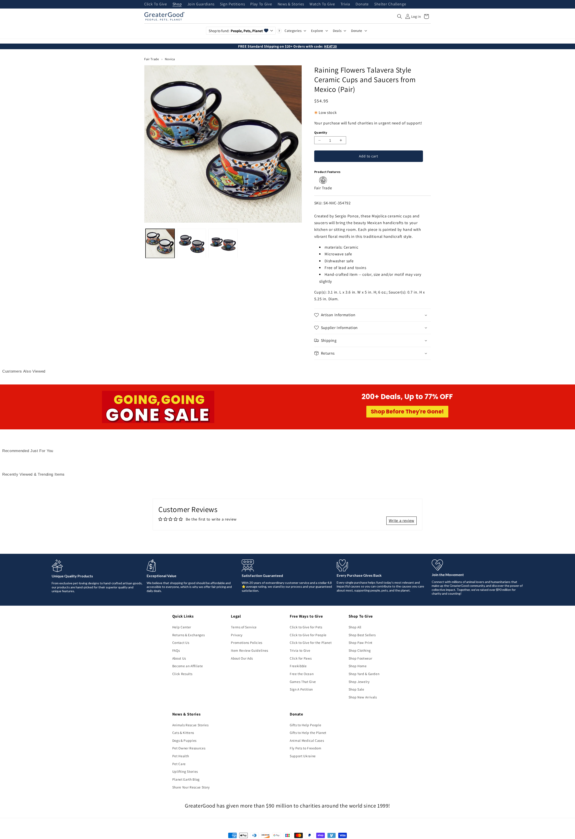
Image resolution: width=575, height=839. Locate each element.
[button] (399, 16)
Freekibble (298, 666)
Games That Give (303, 681)
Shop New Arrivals (363, 697)
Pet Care (179, 764)
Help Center (181, 627)
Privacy (237, 635)
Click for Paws (301, 658)
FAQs (176, 650)
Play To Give (261, 4)
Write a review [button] (401, 520)
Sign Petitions (232, 4)
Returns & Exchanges (188, 635)
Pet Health (180, 756)
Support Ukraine (303, 756)
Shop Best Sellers (362, 635)
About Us (179, 658)
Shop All (355, 627)
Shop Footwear (360, 658)
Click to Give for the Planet (311, 642)
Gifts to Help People (305, 725)
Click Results (182, 673)
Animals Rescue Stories (190, 725)
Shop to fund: (236, 30)
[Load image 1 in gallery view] (160, 243)
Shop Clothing (360, 650)
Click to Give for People (308, 635)
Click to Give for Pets (306, 627)
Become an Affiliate (187, 666)
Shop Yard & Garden (364, 673)
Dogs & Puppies (184, 740)
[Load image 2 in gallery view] (191, 243)
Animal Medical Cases (307, 740)
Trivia (345, 4)
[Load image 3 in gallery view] (222, 243)
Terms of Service (244, 627)
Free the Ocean (302, 673)
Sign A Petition (301, 689)
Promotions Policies (246, 642)
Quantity (320, 132)
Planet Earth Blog (186, 779)
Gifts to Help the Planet (308, 732)
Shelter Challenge (390, 4)
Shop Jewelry (359, 681)
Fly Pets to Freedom (305, 748)
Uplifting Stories (185, 771)
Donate (362, 4)
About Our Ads (242, 658)
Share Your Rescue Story (191, 787)
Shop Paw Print (360, 642)
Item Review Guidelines (249, 650)
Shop (177, 4)
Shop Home (358, 666)
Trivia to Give (300, 650)
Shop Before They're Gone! (407, 411)
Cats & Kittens (183, 732)
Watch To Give (322, 4)
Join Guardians (201, 4)
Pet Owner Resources (189, 748)
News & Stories (291, 4)
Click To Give (155, 4)
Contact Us (180, 642)
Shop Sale (356, 689)
